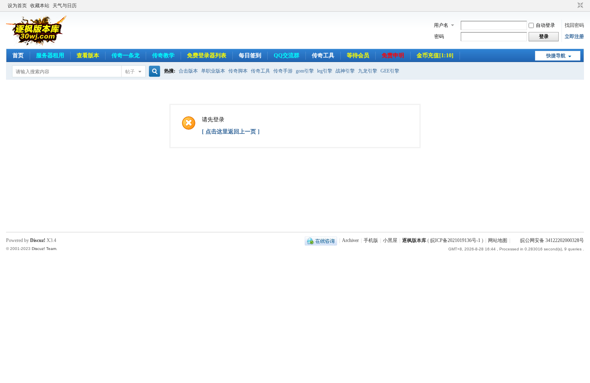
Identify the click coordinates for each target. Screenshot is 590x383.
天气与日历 (65, 5)
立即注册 (574, 36)
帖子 (130, 72)
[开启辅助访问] (573, 5)
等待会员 (358, 55)
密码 (439, 36)
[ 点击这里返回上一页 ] (231, 132)
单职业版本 (213, 71)
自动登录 (545, 25)
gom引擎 (305, 71)
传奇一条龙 (126, 55)
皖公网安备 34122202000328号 (552, 240)
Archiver (350, 240)
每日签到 (250, 55)
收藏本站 (39, 5)
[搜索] (153, 71)
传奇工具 (323, 55)
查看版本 (88, 55)
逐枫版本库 (414, 240)
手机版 (371, 240)
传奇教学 (163, 55)
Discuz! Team (44, 248)
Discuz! (37, 240)
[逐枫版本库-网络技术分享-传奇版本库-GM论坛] (36, 44)
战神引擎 (345, 71)
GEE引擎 (389, 71)
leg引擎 (324, 71)
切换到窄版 (579, 5)
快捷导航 (556, 55)
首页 (18, 55)
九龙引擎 (367, 71)
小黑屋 (390, 240)
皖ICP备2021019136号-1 (455, 240)
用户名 (441, 25)
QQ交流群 (286, 55)
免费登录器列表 (206, 55)
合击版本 (188, 71)
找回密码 (574, 25)
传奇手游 (283, 71)
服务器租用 (50, 55)
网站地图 (497, 240)
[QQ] (321, 240)
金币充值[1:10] (435, 55)
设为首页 (17, 5)
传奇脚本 (238, 71)
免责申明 (393, 55)
